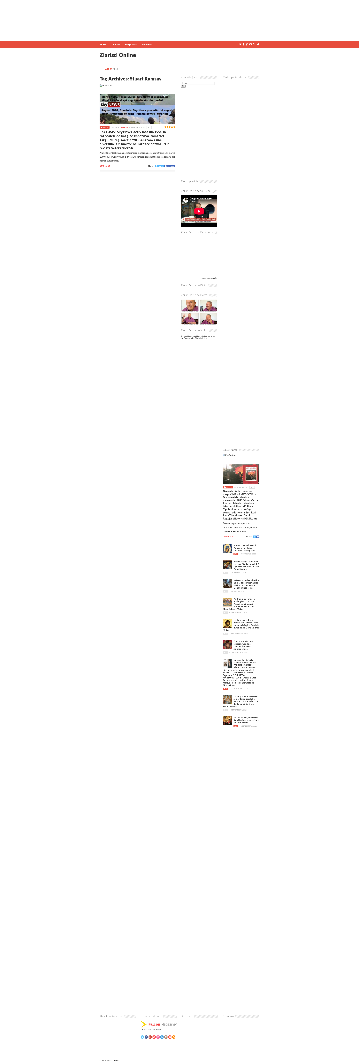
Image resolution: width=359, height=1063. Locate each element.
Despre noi (131, 44)
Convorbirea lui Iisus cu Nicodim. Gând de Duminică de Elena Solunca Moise (244, 645)
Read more (105, 166)
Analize (105, 127)
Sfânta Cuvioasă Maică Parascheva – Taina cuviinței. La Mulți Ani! (244, 548)
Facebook (170, 166)
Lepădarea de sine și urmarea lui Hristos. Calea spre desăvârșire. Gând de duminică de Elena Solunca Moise (241, 625)
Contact (116, 44)
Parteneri (147, 44)
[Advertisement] (179, 19)
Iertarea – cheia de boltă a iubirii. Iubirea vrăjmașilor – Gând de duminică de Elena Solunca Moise (246, 584)
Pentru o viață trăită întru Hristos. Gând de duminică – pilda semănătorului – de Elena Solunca (246, 565)
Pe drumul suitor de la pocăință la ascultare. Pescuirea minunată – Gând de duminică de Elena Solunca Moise (239, 604)
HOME (103, 44)
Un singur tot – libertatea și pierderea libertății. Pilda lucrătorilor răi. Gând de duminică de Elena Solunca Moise (241, 701)
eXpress (124, 127)
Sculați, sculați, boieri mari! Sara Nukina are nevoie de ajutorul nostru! (246, 720)
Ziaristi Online (118, 55)
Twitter (160, 166)
